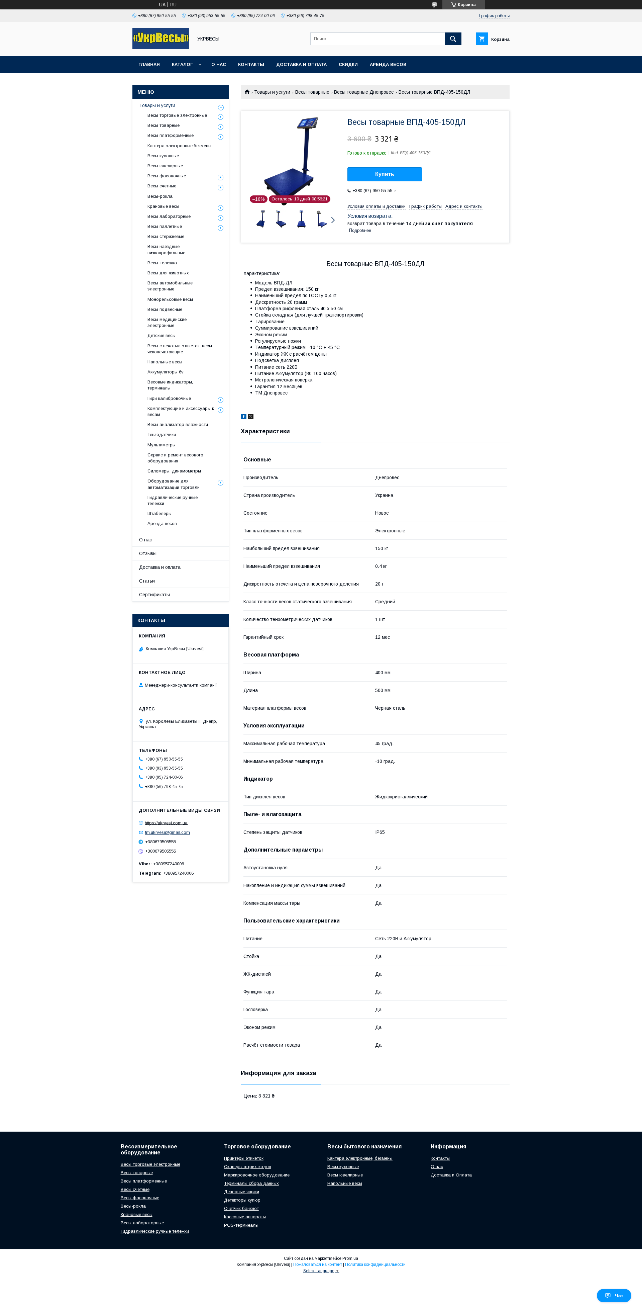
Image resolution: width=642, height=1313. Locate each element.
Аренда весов (388, 64)
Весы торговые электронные (177, 115)
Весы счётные (135, 1189)
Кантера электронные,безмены (179, 145)
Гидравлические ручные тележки (172, 500)
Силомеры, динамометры (174, 470)
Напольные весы (164, 361)
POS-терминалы (241, 1225)
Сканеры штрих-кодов (247, 1166)
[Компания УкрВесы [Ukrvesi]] (160, 47)
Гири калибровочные (169, 398)
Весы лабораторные (169, 216)
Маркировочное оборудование (257, 1174)
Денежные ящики (241, 1191)
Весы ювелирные (165, 165)
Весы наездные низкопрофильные (166, 249)
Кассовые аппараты (245, 1216)
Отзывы (147, 553)
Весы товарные (312, 92)
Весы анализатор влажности (177, 424)
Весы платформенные (170, 135)
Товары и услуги (272, 92)
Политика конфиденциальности (375, 1264)
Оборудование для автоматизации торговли (173, 484)
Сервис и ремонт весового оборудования (175, 457)
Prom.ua (350, 1258)
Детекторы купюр (242, 1200)
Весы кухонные (163, 155)
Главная (149, 64)
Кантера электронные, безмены (360, 1158)
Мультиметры (161, 444)
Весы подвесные (164, 309)
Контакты (251, 64)
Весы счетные (161, 185)
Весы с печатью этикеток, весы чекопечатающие (179, 348)
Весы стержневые (165, 236)
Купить (384, 174)
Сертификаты (154, 594)
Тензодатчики (161, 434)
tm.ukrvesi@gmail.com (167, 832)
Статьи (147, 581)
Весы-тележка (162, 262)
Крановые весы (163, 206)
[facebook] (243, 417)
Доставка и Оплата (451, 1174)
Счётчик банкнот (241, 1208)
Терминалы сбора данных (251, 1183)
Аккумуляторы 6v (165, 371)
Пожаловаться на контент (317, 1264)
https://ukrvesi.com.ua (166, 822)
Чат (619, 1295)
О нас (218, 64)
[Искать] (453, 38)
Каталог (182, 64)
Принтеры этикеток (243, 1158)
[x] (250, 417)
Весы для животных (168, 272)
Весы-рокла (160, 196)
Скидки (348, 64)
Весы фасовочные (166, 175)
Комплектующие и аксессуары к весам (180, 411)
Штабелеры (159, 513)
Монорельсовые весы (170, 299)
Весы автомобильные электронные (170, 285)
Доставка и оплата (301, 64)
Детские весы (161, 335)
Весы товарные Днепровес (364, 92)
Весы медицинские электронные (167, 322)
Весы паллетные (164, 226)
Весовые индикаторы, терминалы (170, 384)
